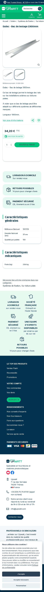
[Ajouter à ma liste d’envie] (38, 120)
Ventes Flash (12, 368)
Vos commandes (14, 388)
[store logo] (10, 9)
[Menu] (4, 15)
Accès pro (13, 400)
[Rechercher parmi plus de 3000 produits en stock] (40, 8)
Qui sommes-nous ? (15, 425)
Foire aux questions (15, 420)
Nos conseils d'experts (16, 411)
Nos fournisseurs (14, 416)
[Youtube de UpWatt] (8, 472)
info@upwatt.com (18, 509)
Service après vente (15, 434)
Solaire (13, 21)
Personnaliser (21, 586)
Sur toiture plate (28, 286)
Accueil (5, 21)
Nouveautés (12, 373)
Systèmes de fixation (26, 21)
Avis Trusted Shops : (17, 2)
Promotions (12, 377)
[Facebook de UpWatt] (12, 472)
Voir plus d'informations (13, 120)
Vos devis (11, 392)
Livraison (10, 429)
